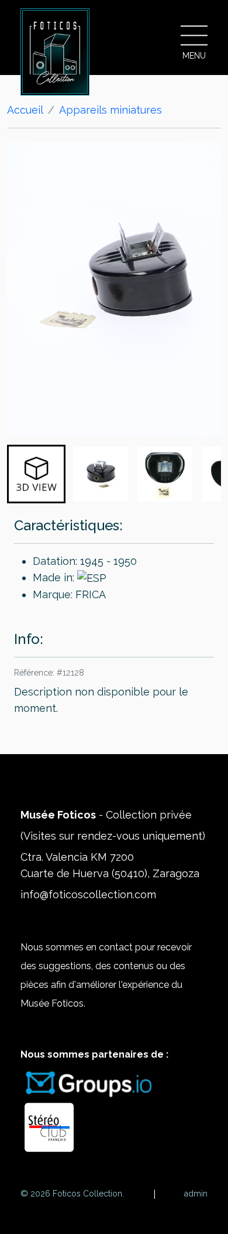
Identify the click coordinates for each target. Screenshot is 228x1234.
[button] (36, 474)
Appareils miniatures (110, 110)
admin (196, 1193)
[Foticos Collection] (54, 52)
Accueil (25, 110)
